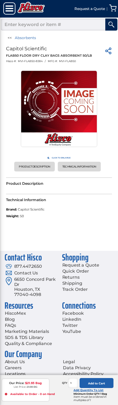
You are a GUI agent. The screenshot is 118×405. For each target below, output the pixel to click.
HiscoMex (15, 313)
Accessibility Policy (83, 373)
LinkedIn (71, 319)
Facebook (73, 313)
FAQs (10, 325)
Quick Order (75, 271)
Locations (15, 373)
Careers (13, 367)
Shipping (72, 283)
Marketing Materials (27, 331)
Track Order (75, 289)
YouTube (71, 331)
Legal (69, 361)
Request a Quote (80, 265)
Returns (71, 277)
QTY (64, 382)
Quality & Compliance (28, 343)
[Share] (108, 52)
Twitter (70, 325)
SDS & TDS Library (24, 337)
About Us (15, 361)
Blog (10, 319)
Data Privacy (76, 367)
